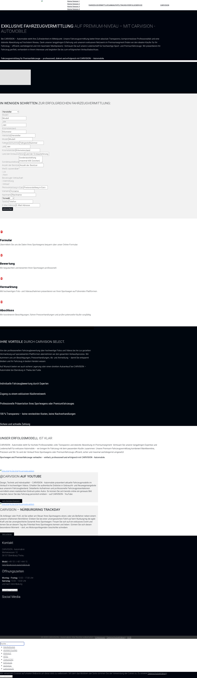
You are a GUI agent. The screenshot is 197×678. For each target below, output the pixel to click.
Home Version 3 (73, 6)
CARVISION (164, 5)
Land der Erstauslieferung (13, 154)
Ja (4, 171)
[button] (12, 665)
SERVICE (139, 5)
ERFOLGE (132, 5)
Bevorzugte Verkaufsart (12, 178)
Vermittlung (8, 181)
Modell (5, 115)
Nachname (7, 195)
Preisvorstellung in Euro (12, 187)
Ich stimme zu (6, 676)
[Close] (1, 640)
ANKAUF (113, 5)
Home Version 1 (73, 1)
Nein (5, 175)
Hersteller (6, 135)
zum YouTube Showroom (11, 501)
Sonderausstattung (10, 162)
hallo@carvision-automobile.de (16, 564)
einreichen (7, 209)
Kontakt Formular (10, 590)
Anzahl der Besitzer (10, 165)
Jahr (4, 121)
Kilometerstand (9, 128)
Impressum (100, 637)
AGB (129, 637)
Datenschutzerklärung (116, 637)
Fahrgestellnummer (10, 143)
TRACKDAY (124, 5)
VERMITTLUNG (104, 5)
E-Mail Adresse (9, 205)
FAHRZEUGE (93, 5)
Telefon (5, 201)
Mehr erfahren (7, 534)
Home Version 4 (73, 9)
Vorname (6, 191)
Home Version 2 (73, 4)
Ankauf (6, 184)
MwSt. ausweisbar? (10, 168)
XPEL (118, 5)
